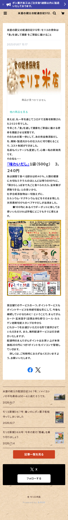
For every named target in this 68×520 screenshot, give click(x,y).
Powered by (30, 502)
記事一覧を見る (34, 454)
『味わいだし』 (18, 164)
